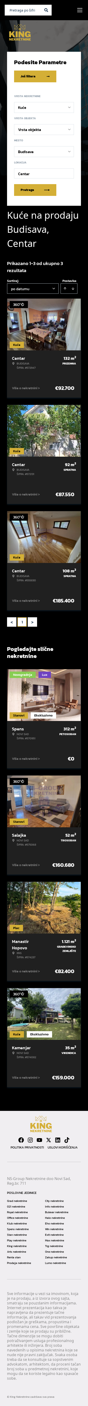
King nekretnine (17, 1246)
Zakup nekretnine (56, 1257)
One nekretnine (54, 1252)
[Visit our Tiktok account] (67, 1140)
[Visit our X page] (48, 1140)
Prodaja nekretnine (19, 1263)
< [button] (12, 622)
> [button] (32, 622)
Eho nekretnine (54, 1223)
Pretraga (27, 189)
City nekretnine (54, 1201)
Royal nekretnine (17, 1212)
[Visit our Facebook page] (21, 1140)
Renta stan (14, 1257)
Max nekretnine (54, 1240)
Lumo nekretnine (55, 1263)
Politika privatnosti (27, 1147)
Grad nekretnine (17, 1201)
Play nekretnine (16, 1240)
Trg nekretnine (54, 1246)
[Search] (46, 10)
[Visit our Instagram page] (30, 1140)
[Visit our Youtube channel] (39, 1140)
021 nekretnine (16, 1206)
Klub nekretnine (17, 1223)
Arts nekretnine (16, 1252)
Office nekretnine (17, 1218)
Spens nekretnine (18, 1229)
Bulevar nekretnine (56, 1212)
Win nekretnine (54, 1229)
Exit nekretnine (54, 1235)
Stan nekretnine (17, 1235)
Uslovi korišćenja (63, 1147)
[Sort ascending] (65, 288)
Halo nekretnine (55, 1218)
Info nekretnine (54, 1206)
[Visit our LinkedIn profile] (58, 1140)
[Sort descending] (73, 288)
